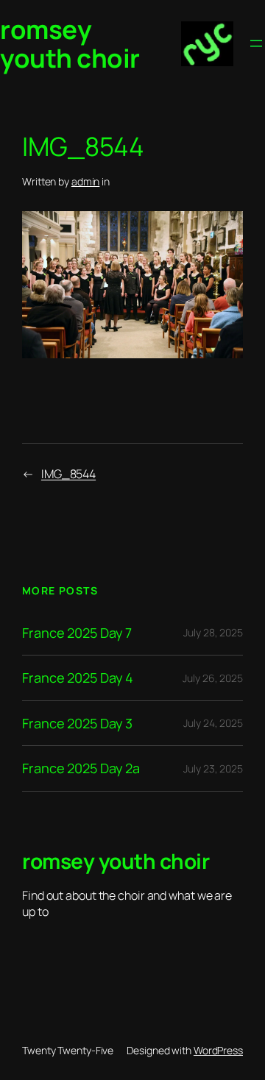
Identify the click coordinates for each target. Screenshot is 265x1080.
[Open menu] (256, 43)
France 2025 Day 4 (77, 677)
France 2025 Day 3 (77, 723)
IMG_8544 (68, 474)
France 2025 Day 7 (77, 632)
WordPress (218, 1050)
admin (85, 181)
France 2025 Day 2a (81, 768)
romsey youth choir (70, 43)
